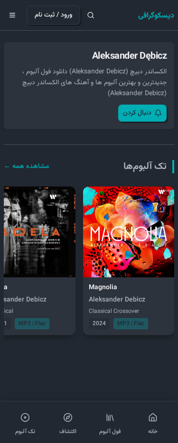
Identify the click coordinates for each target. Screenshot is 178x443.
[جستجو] (90, 15)
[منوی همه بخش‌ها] (12, 15)
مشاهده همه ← (26, 166)
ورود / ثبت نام (53, 15)
